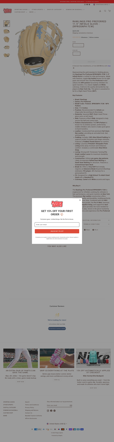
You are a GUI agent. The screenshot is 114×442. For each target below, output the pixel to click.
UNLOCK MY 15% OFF (57, 231)
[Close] (80, 200)
